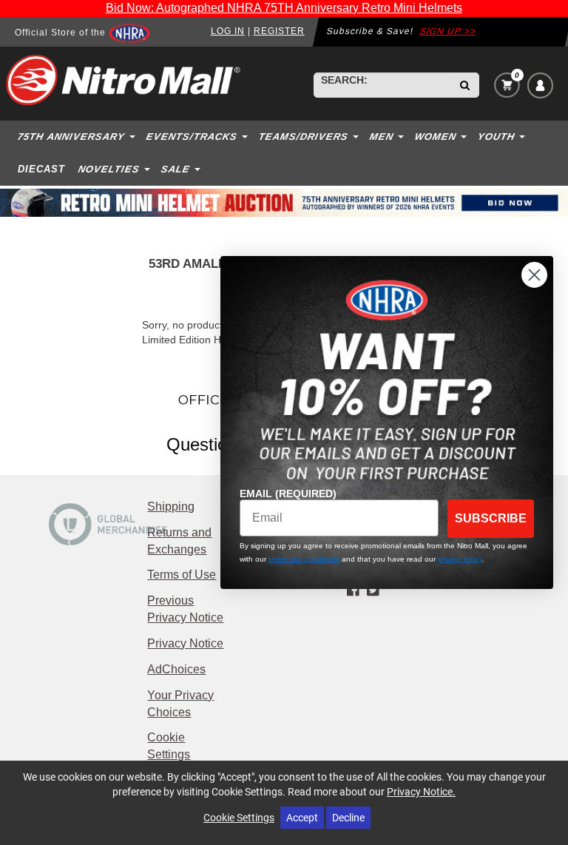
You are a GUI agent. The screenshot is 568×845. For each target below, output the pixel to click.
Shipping (171, 506)
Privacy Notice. (421, 791)
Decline (348, 817)
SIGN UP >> (448, 31)
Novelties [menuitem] (109, 169)
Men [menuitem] (382, 136)
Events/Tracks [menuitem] (192, 136)
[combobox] (382, 85)
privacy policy (460, 559)
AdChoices (176, 669)
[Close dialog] (534, 275)
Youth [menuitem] (496, 136)
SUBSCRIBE (491, 518)
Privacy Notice (185, 643)
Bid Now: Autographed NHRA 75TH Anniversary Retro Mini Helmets (284, 7)
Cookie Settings (238, 817)
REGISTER (279, 31)
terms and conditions (303, 559)
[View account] (540, 85)
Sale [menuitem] (176, 169)
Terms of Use (181, 574)
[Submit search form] (464, 85)
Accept (302, 817)
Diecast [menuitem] (41, 169)
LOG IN (228, 31)
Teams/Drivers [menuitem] (304, 136)
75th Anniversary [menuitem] (71, 136)
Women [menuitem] (436, 136)
